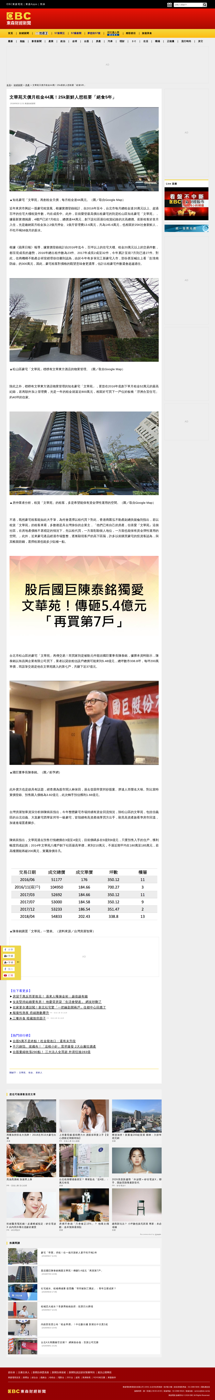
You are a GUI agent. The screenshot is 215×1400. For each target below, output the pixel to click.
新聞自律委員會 (41, 1372)
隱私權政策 (205, 1387)
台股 (86, 41)
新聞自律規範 (59, 1372)
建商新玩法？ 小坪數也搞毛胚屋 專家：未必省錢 (137, 1225)
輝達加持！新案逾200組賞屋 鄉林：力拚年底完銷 (137, 1136)
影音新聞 (37, 41)
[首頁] (19, 18)
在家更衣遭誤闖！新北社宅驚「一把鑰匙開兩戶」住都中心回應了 (59, 1007)
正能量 (170, 41)
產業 (51, 41)
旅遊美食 (147, 33)
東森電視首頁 (14, 1377)
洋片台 (70, 1377)
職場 (157, 41)
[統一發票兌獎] (186, 231)
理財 (122, 41)
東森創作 (112, 1377)
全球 (74, 41)
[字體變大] (9, 957)
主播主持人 (24, 1372)
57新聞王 (60, 33)
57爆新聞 (76, 33)
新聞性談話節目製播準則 (82, 1372)
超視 (78, 1377)
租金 (31, 1072)
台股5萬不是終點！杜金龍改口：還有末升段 (44, 1041)
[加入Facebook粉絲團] (9, 970)
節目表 (11, 1372)
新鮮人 (39, 1072)
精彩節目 (131, 33)
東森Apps (31, 4)
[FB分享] (9, 951)
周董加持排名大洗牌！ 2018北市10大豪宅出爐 (31, 1136)
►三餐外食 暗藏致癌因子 (28, 1018)
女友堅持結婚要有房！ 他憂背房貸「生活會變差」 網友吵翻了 (57, 1001)
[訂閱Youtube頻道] (9, 976)
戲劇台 (44, 1377)
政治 (62, 41)
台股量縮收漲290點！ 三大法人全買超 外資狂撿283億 (52, 1052)
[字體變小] (9, 964)
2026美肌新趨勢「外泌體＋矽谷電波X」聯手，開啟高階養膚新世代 (137, 1181)
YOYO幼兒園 (99, 1377)
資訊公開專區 (105, 1372)
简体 (42, 4)
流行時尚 (186, 41)
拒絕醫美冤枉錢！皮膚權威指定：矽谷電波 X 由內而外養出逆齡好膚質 (31, 1225)
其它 (200, 41)
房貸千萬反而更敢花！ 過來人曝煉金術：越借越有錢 (50, 996)
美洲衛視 (86, 1377)
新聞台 (26, 1377)
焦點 (22, 41)
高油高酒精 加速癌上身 (19, 1179)
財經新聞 (24, 33)
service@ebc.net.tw (202, 1391)
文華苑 (22, 1072)
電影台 (61, 1377)
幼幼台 (52, 1377)
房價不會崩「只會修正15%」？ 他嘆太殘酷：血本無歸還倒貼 (84, 1225)
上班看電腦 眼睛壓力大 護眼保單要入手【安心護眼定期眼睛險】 (84, 1136)
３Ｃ (133, 41)
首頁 (10, 33)
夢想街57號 (94, 33)
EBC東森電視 (15, 4)
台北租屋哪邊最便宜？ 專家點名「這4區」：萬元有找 (84, 1181)
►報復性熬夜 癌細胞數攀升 (29, 1012)
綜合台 (35, 1377)
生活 (145, 41)
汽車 (110, 41)
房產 (98, 41)
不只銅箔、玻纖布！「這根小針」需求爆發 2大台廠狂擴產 (54, 1046)
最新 (10, 41)
